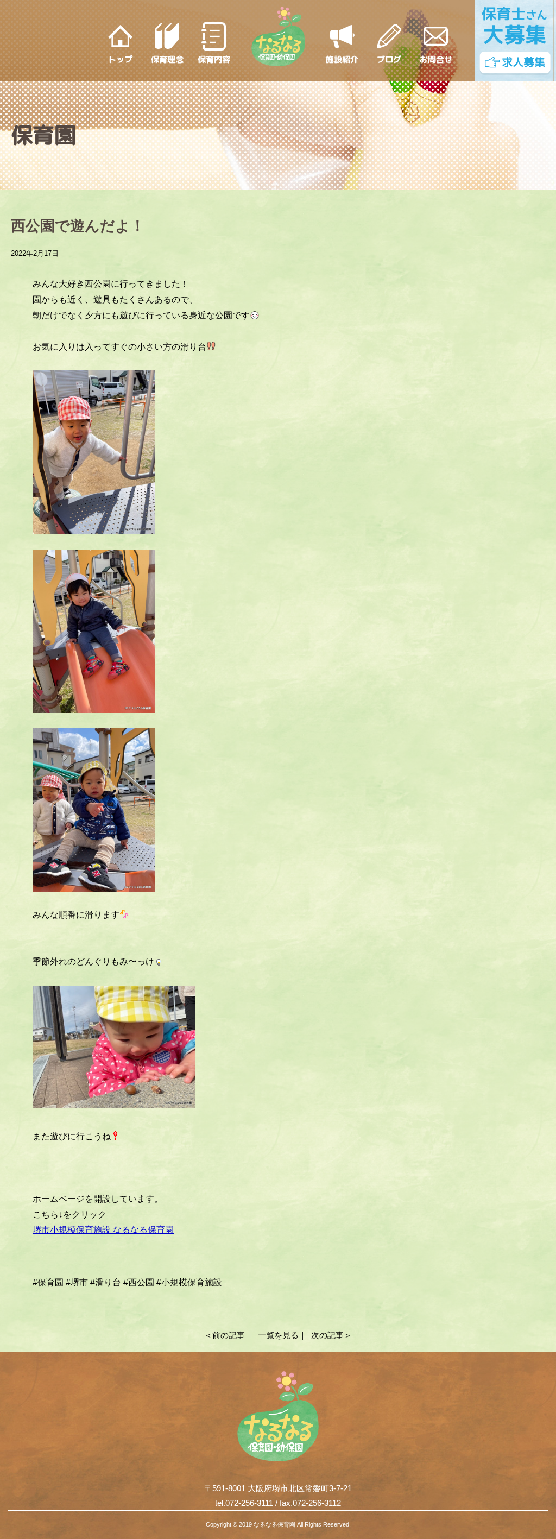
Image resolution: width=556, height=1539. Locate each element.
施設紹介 (342, 59)
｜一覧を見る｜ (278, 1335)
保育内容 (214, 59)
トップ (120, 59)
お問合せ (436, 59)
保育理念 (167, 59)
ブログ (389, 59)
